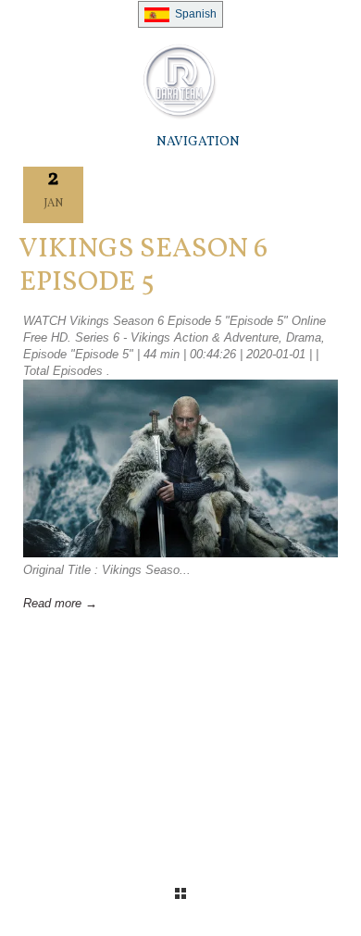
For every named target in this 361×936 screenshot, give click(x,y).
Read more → (60, 603)
